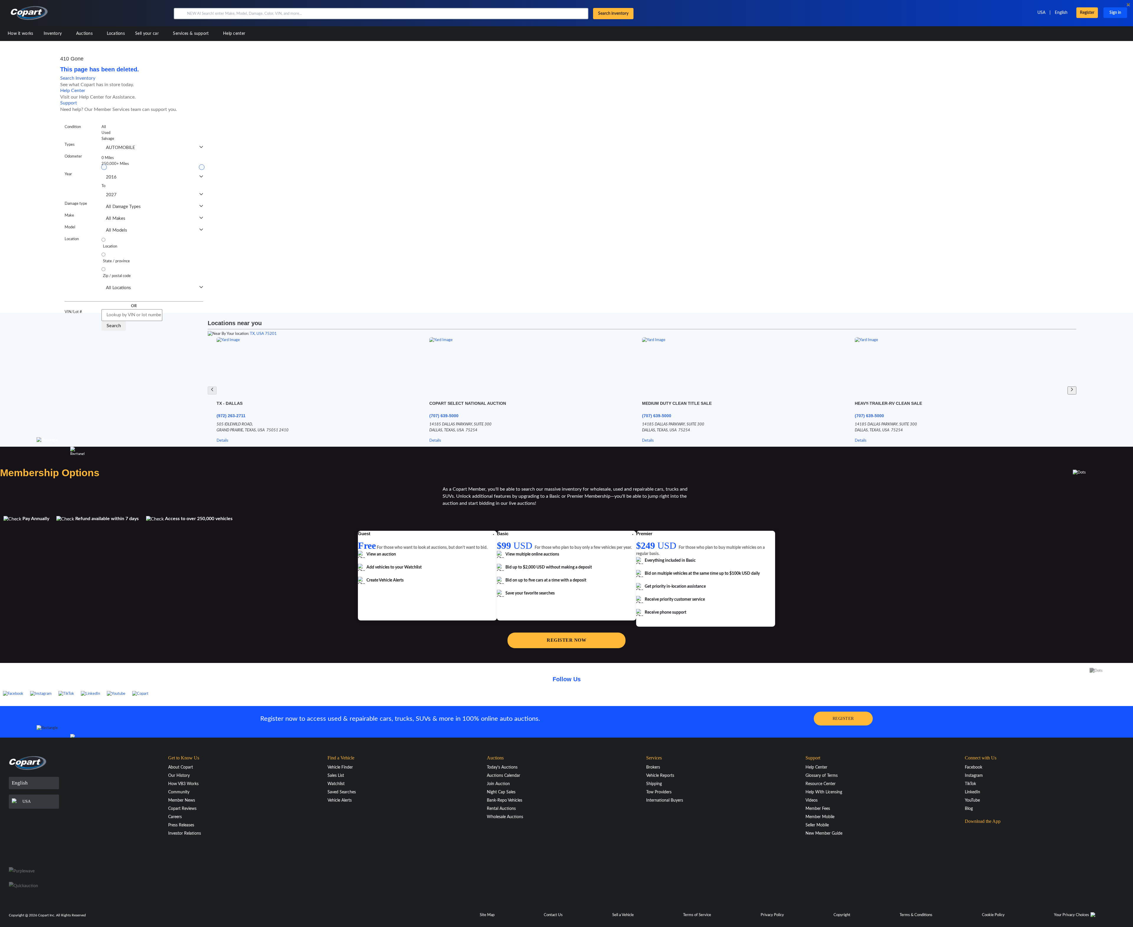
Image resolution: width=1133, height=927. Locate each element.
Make (69, 215)
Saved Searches (342, 792)
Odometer (73, 156)
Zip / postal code (117, 276)
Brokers (653, 767)
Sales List (336, 776)
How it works (20, 34)
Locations (116, 34)
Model (70, 227)
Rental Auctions (501, 809)
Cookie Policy (993, 915)
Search (114, 325)
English (1061, 13)
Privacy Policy (772, 915)
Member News (181, 800)
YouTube (972, 800)
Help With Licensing (823, 792)
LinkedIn (972, 792)
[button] (180, 13)
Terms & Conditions (916, 915)
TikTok (970, 784)
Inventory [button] (53, 34)
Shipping (654, 784)
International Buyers (664, 800)
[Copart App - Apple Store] (979, 833)
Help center (234, 34)
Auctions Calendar (503, 776)
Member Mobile (819, 817)
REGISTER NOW (566, 640)
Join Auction (498, 784)
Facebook (973, 767)
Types (70, 145)
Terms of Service (697, 915)
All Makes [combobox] (115, 218)
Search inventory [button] (613, 14)
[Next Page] (1071, 390)
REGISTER (843, 718)
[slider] (104, 167)
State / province (116, 261)
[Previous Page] (212, 390)
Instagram (974, 776)
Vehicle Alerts (340, 800)
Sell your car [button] (147, 34)
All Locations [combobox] (118, 288)
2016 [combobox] (111, 177)
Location (72, 239)
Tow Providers (659, 792)
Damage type (76, 204)
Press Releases (181, 825)
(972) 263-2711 (231, 415)
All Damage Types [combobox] (123, 206)
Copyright (842, 915)
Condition (73, 127)
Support (68, 103)
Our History (179, 776)
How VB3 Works (183, 784)
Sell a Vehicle (623, 915)
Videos (811, 800)
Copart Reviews (182, 809)
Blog (969, 809)
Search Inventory (77, 78)
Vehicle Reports (660, 776)
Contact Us (553, 915)
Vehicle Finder (340, 767)
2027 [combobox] (111, 195)
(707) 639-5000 (444, 415)
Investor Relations (184, 833)
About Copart (180, 767)
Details (222, 441)
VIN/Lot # (73, 312)
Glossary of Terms (821, 776)
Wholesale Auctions (505, 817)
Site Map (487, 915)
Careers (175, 817)
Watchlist (336, 784)
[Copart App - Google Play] (980, 849)
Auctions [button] (85, 34)
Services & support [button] (191, 34)
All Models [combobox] (116, 230)
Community (178, 792)
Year (68, 174)
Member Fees (817, 809)
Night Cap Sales (501, 792)
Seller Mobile (817, 825)
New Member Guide (823, 833)
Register (1087, 13)
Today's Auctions (502, 767)
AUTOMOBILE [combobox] (120, 147)
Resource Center (820, 784)
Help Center (72, 90)
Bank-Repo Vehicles (504, 800)
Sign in (1115, 13)
